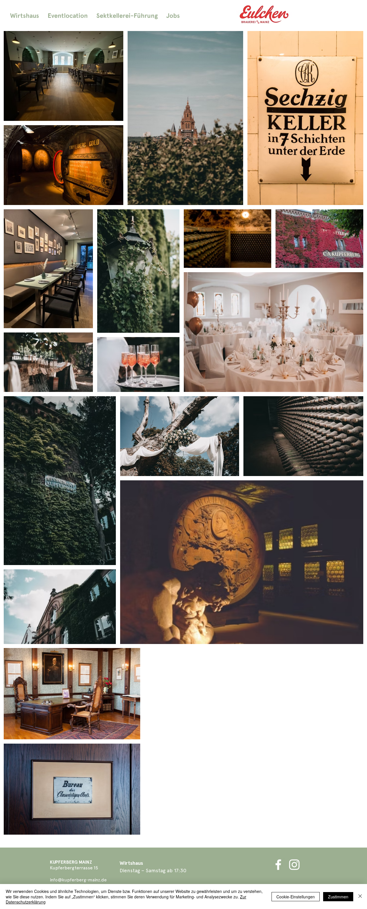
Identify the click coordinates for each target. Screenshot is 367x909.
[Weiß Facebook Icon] (278, 865)
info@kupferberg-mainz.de (78, 880)
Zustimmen (338, 897)
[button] (67, 15)
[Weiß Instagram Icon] (294, 865)
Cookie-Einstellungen (295, 897)
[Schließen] (360, 896)
